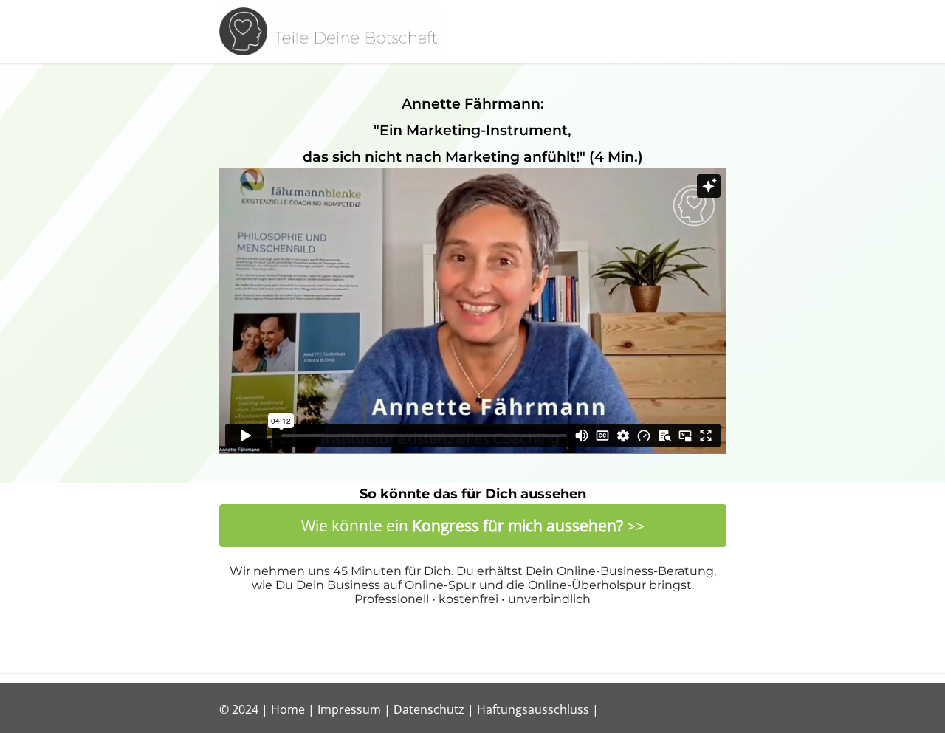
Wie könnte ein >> (473, 525)
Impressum (349, 709)
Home (288, 709)
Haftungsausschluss (533, 709)
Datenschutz (429, 709)
